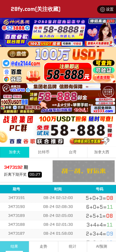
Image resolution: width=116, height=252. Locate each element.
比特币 (43, 152)
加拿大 (14, 152)
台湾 (72, 152)
